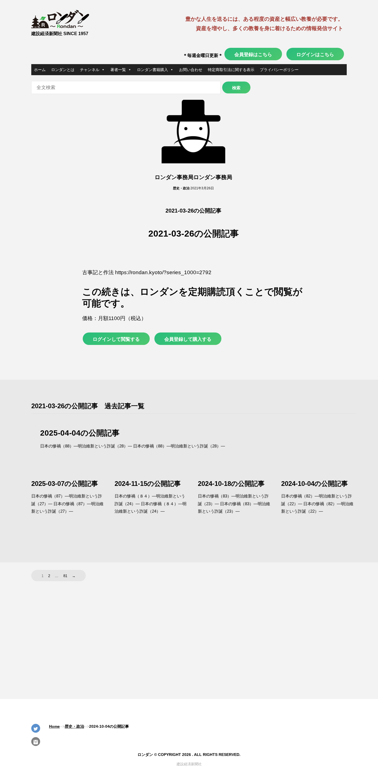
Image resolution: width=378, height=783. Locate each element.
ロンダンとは (62, 69)
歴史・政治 (181, 188)
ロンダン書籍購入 (152, 69)
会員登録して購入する (187, 339)
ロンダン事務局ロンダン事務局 (193, 177)
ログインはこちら (315, 54)
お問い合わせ (190, 69)
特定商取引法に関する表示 (231, 69)
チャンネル (89, 69)
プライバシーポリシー (279, 69)
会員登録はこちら (253, 54)
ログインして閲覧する (116, 339)
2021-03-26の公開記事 (193, 211)
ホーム (40, 69)
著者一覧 (118, 69)
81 (65, 576)
